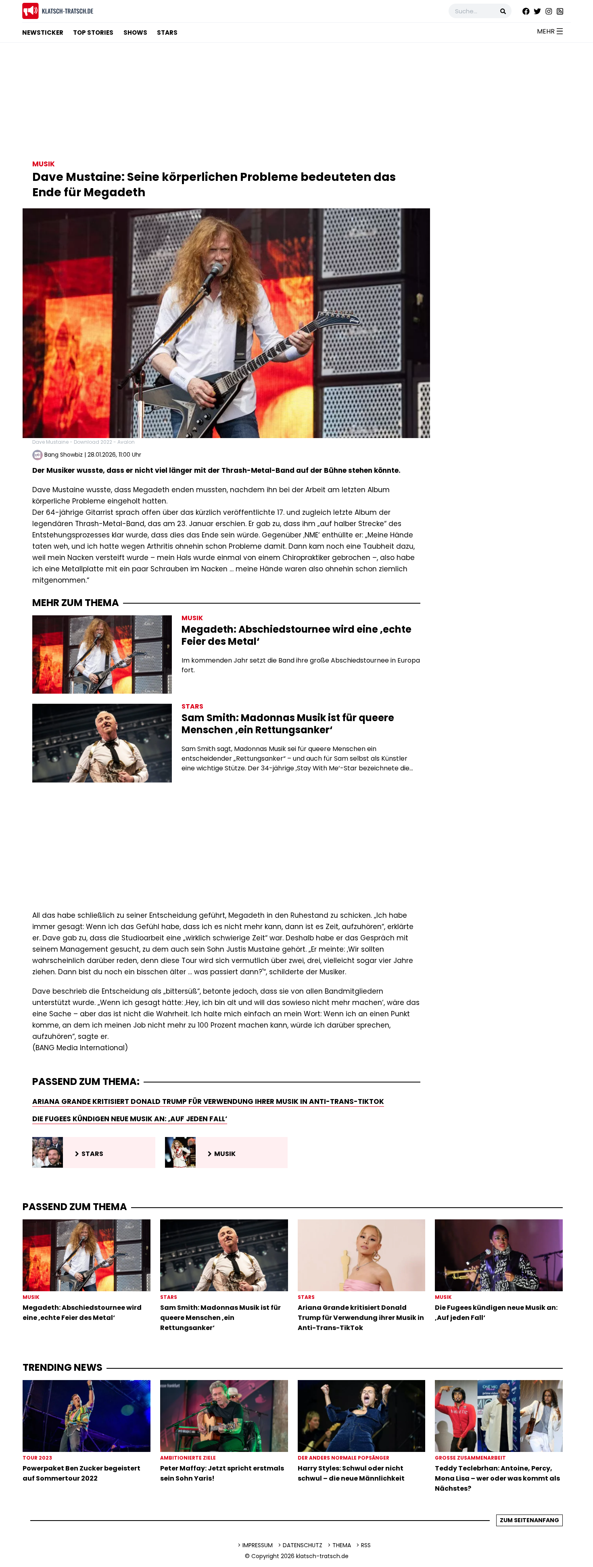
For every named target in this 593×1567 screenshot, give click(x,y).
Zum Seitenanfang (529, 1520)
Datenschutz (302, 1545)
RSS (366, 1545)
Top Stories (93, 32)
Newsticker (42, 32)
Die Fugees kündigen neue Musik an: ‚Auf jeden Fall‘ (129, 1119)
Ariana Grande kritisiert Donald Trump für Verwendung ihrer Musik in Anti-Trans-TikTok (208, 1101)
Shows (135, 32)
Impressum (257, 1545)
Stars (167, 32)
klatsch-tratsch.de (322, 1556)
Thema (341, 1545)
